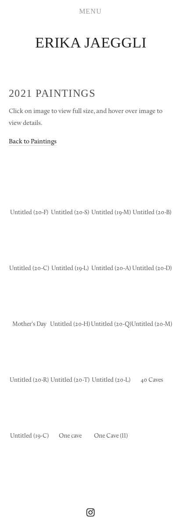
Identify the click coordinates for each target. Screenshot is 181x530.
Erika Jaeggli (90, 42)
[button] (29, 182)
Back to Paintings (33, 141)
